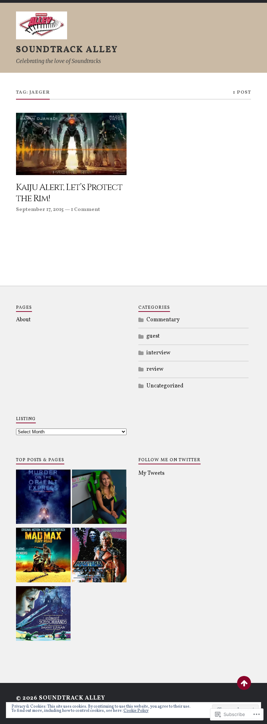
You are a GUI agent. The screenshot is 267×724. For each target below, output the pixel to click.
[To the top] (244, 683)
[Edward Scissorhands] (43, 614)
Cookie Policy (135, 711)
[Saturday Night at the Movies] (43, 498)
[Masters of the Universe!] (99, 556)
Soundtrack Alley (67, 50)
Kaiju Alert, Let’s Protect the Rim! (69, 193)
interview (158, 353)
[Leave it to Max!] (43, 556)
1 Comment (85, 209)
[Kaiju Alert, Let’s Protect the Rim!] (71, 144)
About (23, 320)
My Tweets (151, 473)
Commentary (163, 320)
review (154, 369)
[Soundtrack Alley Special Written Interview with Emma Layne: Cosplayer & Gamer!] (99, 498)
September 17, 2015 (40, 209)
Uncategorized (165, 386)
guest (153, 336)
